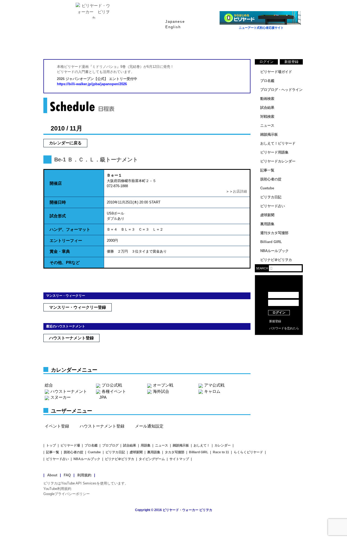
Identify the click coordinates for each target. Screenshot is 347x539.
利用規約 (84, 475)
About (52, 475)
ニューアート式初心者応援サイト (261, 27)
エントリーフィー (66, 240)
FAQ (67, 475)
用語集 (145, 445)
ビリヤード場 (70, 445)
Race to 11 (221, 452)
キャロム (212, 391)
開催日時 (58, 202)
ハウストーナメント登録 (71, 338)
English (173, 27)
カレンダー (222, 445)
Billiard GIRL (271, 242)
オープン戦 (163, 385)
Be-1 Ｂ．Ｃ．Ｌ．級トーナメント (96, 159)
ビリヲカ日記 (270, 197)
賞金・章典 (60, 251)
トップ (51, 445)
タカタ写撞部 (174, 452)
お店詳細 (240, 191)
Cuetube (267, 188)
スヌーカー (60, 397)
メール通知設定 (149, 426)
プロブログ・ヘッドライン (281, 90)
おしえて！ (202, 445)
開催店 (56, 183)
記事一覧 (267, 170)
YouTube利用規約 (57, 489)
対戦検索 (267, 116)
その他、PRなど (65, 262)
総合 (49, 385)
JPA (103, 397)
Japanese (175, 22)
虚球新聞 (267, 215)
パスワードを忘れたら (284, 328)
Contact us (279, 350)
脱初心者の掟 (270, 179)
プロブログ (110, 445)
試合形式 (58, 215)
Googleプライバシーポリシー (66, 494)
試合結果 (195, 46)
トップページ (65, 46)
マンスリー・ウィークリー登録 (77, 307)
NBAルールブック (274, 251)
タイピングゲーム (152, 459)
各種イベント (114, 391)
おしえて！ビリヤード (277, 143)
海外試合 (161, 391)
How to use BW (279, 342)
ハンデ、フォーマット (70, 229)
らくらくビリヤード (248, 452)
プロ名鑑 (152, 46)
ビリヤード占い (272, 206)
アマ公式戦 (214, 385)
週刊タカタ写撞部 (274, 233)
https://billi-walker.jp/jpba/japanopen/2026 (92, 84)
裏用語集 (267, 224)
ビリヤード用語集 (238, 46)
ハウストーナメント (68, 391)
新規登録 (291, 62)
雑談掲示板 (269, 134)
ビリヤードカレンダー (277, 161)
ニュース (282, 46)
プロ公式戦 (112, 385)
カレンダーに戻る (65, 143)
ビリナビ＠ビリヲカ (276, 260)
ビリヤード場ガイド (108, 46)
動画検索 (267, 99)
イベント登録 (57, 426)
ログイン (266, 62)
